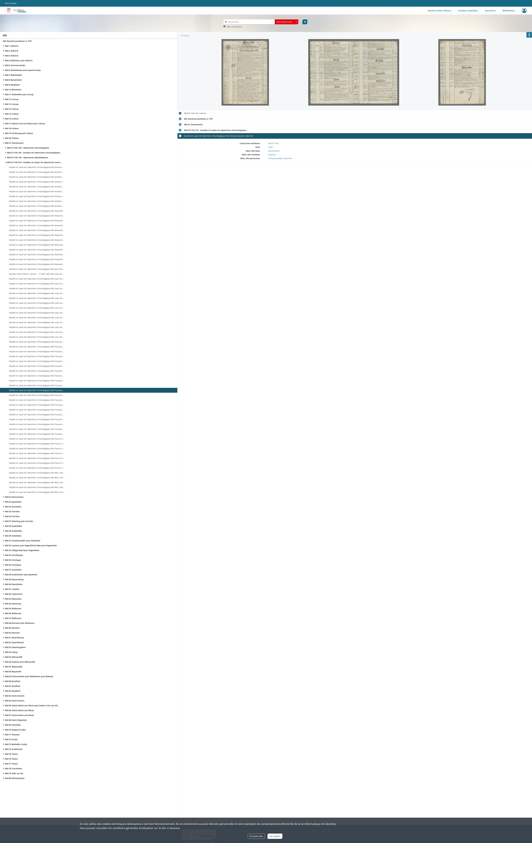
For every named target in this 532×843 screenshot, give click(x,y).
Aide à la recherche (234, 26)
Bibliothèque (509, 10)
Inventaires (490, 10)
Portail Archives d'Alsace (439, 10)
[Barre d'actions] (529, 35)
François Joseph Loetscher (280, 158)
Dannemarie (274, 151)
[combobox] (286, 21)
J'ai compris (275, 836)
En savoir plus (256, 836)
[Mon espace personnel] (524, 10)
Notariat (272, 154)
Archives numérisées (468, 10)
